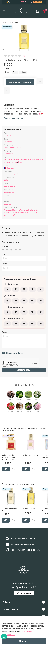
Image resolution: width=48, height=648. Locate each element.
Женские (8, 135)
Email (4, 264)
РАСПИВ (15, 22)
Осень (12, 186)
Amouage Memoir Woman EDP (16, 210)
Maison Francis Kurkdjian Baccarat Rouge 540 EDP (9, 457)
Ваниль (16, 159)
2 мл (7, 72)
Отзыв (5, 332)
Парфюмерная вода (12, 147)
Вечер (11, 192)
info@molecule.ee (22, 587)
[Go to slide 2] (3, 49)
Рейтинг (5, 246)
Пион (20, 162)
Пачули (14, 162)
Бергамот (8, 159)
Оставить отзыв (24, 370)
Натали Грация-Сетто (13, 174)
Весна (6, 186)
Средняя (7, 198)
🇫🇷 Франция (9, 168)
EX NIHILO (8, 141)
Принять (24, 641)
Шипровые (8, 153)
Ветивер (23, 159)
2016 (6, 180)
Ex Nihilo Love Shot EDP (31, 508)
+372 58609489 (22, 583)
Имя (4, 254)
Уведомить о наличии (20, 82)
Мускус (7, 162)
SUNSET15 (37, 2)
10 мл (23, 72)
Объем (6, 68)
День (6, 192)
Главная (5, 22)
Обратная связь (24, 593)
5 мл (15, 72)
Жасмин (31, 159)
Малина (39, 159)
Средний (7, 204)
